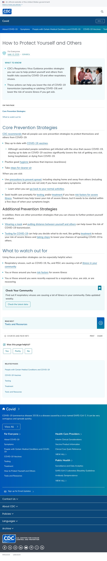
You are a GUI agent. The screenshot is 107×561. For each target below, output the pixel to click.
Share (100, 336)
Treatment (9, 386)
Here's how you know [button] (11, 4)
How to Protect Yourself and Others (19, 471)
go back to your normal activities (47, 188)
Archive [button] (7, 528)
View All (9, 426)
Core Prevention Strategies (13, 111)
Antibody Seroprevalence (66, 475)
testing (41, 194)
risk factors (42, 272)
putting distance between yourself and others (52, 224)
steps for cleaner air (21, 167)
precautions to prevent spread (25, 179)
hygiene (24, 161)
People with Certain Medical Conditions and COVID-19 (56, 29)
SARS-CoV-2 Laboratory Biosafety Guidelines (75, 470)
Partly (18, 351)
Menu (99, 21)
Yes (7, 351)
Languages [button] (9, 521)
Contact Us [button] (9, 499)
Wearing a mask (13, 224)
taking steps (43, 237)
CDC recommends (12, 133)
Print (92, 336)
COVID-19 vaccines (37, 143)
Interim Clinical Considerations (68, 439)
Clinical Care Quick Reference (68, 449)
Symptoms (25, 29)
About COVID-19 (9, 29)
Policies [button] (7, 513)
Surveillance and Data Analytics (69, 466)
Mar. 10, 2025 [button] (13, 54)
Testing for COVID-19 (16, 233)
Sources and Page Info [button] (18, 336)
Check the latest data (18, 304)
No (28, 351)
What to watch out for (11, 117)
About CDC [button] (9, 506)
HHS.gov (6, 554)
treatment (57, 194)
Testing (8, 381)
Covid (5, 21)
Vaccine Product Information (67, 444)
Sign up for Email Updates (19, 491)
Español (26, 54)
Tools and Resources (13, 392)
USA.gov (17, 554)
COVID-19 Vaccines (92, 29)
